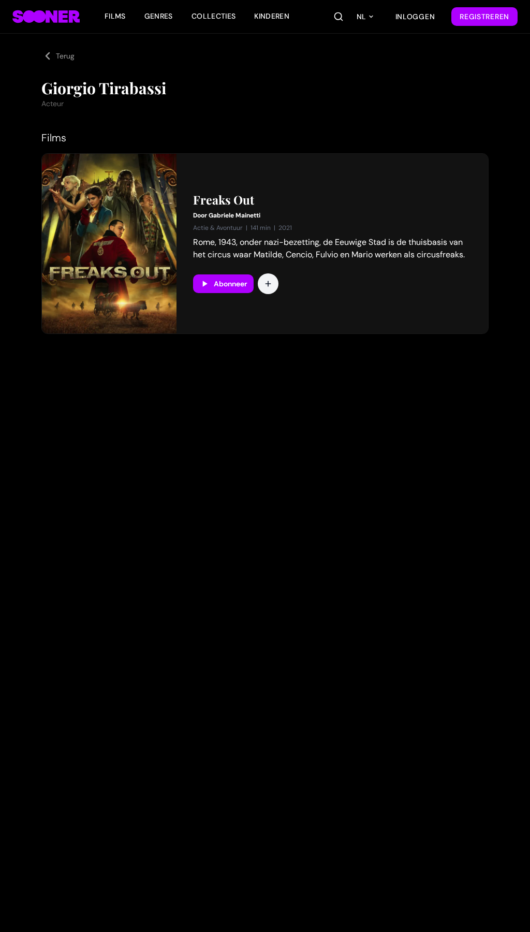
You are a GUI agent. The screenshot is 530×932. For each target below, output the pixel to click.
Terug (65, 56)
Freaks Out (223, 200)
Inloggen (415, 16)
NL (361, 16)
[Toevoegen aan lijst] (268, 283)
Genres (158, 16)
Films (115, 16)
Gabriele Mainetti (234, 215)
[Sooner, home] (46, 16)
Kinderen (271, 16)
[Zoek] (338, 16)
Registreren (484, 16)
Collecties (214, 16)
